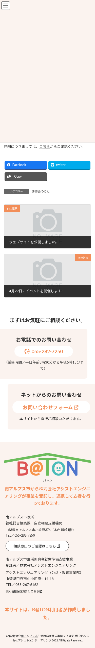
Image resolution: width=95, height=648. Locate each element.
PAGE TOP (87, 623)
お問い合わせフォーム (48, 407)
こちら (44, 146)
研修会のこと (41, 191)
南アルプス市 (29, 635)
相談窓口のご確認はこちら (35, 546)
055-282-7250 (47, 351)
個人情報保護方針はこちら (23, 591)
